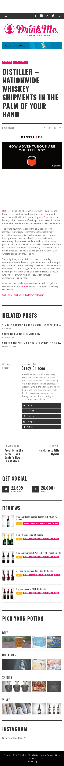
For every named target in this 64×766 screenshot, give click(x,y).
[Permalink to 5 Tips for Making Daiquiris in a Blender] (54, 664)
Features (7, 62)
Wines (55, 523)
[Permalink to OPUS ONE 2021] (16, 708)
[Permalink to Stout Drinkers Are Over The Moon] (39, 642)
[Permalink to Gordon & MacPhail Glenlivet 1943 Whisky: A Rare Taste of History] (16, 686)
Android (24, 286)
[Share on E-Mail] (60, 127)
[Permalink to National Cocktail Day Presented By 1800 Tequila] (16, 664)
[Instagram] (41, 16)
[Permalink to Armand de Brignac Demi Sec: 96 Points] (8, 575)
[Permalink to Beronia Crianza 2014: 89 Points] (8, 593)
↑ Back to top (32, 761)
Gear (16, 62)
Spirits (23, 62)
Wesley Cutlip (8, 337)
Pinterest (30, 416)
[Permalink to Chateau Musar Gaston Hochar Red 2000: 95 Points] (8, 521)
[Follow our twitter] (5, 489)
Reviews (34, 523)
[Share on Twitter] (49, 127)
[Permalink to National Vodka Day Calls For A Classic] (39, 664)
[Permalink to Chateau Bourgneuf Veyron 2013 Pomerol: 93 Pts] (8, 557)
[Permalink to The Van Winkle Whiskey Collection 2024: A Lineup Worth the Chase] (39, 686)
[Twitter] (53, 16)
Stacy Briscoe (8, 127)
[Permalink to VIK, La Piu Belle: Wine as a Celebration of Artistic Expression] (54, 708)
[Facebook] (35, 16)
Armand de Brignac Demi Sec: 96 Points (34, 570)
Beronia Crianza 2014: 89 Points (31, 588)
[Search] (6, 16)
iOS (47, 283)
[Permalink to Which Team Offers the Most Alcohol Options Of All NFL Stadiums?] (54, 642)
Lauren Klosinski (9, 346)
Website (6, 294)
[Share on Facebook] (44, 127)
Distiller (5, 210)
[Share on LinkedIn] (55, 127)
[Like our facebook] (35, 489)
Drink (26, 523)
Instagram (39, 294)
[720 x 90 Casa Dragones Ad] (32, 45)
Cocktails (9, 655)
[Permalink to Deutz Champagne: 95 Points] (8, 539)
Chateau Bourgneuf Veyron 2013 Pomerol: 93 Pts (38, 552)
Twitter (28, 294)
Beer (5, 632)
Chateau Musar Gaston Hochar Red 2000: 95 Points (36, 518)
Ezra (45, 217)
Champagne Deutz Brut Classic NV (21, 333)
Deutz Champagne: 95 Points (29, 534)
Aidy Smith (6, 328)
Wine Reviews (45, 523)
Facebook (17, 294)
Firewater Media (53, 755)
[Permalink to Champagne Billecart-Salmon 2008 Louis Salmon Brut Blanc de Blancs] (39, 708)
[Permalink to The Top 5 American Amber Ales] (16, 642)
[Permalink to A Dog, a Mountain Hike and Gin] (54, 686)
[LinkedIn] (47, 16)
